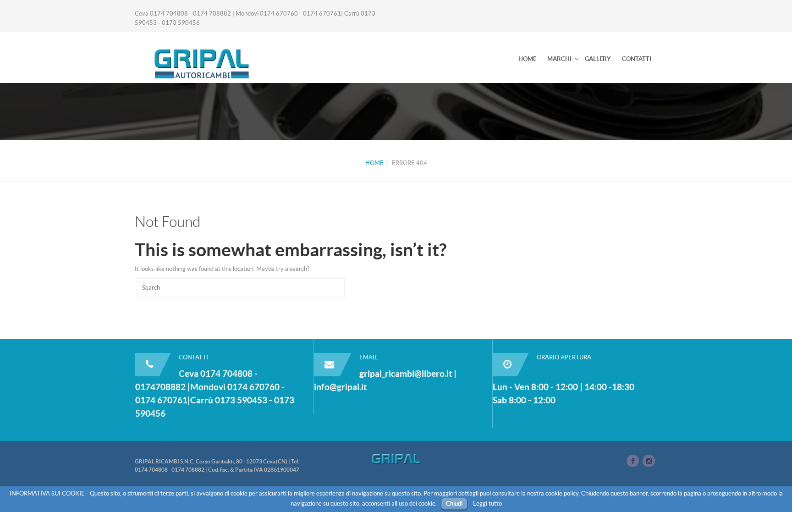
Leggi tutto (487, 503)
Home (527, 58)
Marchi (559, 58)
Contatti (636, 58)
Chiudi (454, 503)
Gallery (598, 58)
